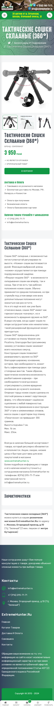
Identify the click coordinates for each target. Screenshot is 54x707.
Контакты (7, 644)
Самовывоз (8, 639)
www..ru (16, 461)
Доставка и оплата (12, 633)
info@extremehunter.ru (42, 9)
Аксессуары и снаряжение (30, 42)
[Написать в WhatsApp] (31, 5)
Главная (6, 622)
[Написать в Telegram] (34, 5)
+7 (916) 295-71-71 (44, 5)
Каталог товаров (11, 627)
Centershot (17, 146)
